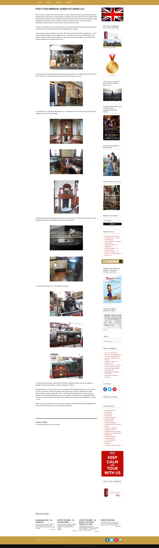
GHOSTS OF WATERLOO (108, 520)
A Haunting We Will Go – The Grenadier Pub (44, 521)
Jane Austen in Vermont (110, 429)
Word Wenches (108, 415)
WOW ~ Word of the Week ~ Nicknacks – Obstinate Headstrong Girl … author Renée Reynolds (113, 354)
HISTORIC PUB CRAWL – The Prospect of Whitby (65, 521)
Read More (53, 529)
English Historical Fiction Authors (112, 431)
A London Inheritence (110, 438)
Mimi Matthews (108, 412)
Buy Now (105, 329)
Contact (69, 2)
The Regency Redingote (110, 422)
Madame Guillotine (109, 421)
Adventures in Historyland (111, 428)
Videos (58, 2)
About (49, 2)
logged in (45, 424)
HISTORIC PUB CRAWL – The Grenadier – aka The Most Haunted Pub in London (113, 253)
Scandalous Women (109, 419)
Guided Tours (55, 540)
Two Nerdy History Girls (110, 410)
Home (39, 2)
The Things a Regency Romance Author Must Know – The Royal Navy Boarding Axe (112, 238)
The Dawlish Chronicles (110, 436)
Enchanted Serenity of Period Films (113, 445)
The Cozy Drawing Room (110, 417)
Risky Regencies (108, 414)
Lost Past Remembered (110, 440)
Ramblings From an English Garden (113, 433)
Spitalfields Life (108, 434)
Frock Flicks (107, 443)
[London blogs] (112, 66)
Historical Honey (108, 441)
